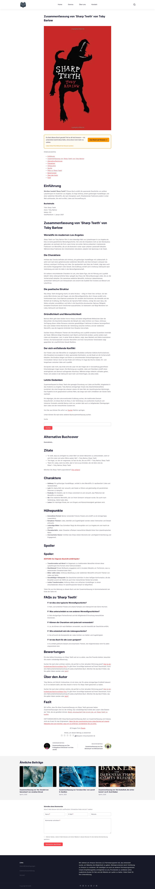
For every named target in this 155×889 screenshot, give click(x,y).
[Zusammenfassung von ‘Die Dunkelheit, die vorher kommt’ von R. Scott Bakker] (117, 776)
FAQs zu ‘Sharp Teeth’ (54, 170)
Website (93, 814)
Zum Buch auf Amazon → (98, 140)
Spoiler (49, 168)
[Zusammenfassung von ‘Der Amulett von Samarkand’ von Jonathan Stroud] (38, 776)
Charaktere (51, 163)
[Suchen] (134, 4)
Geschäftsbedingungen (27, 866)
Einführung (51, 156)
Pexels (83, 728)
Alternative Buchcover (54, 161)
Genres (70, 4)
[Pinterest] (85, 885)
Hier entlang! (75, 470)
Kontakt (94, 4)
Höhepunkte (51, 166)
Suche (46, 419)
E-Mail (70, 814)
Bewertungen (51, 173)
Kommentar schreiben (52, 820)
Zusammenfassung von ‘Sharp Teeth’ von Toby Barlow (65, 159)
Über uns (82, 4)
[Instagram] (96, 885)
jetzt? (66, 671)
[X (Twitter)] (83, 885)
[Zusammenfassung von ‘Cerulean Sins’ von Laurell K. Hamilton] (77, 776)
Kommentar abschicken (53, 844)
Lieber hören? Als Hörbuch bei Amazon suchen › (60, 146)
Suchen (48, 428)
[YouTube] (91, 885)
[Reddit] (88, 885)
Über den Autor (52, 175)
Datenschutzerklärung (27, 871)
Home (60, 4)
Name (47, 814)
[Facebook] (80, 885)
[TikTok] (94, 885)
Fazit (49, 177)
